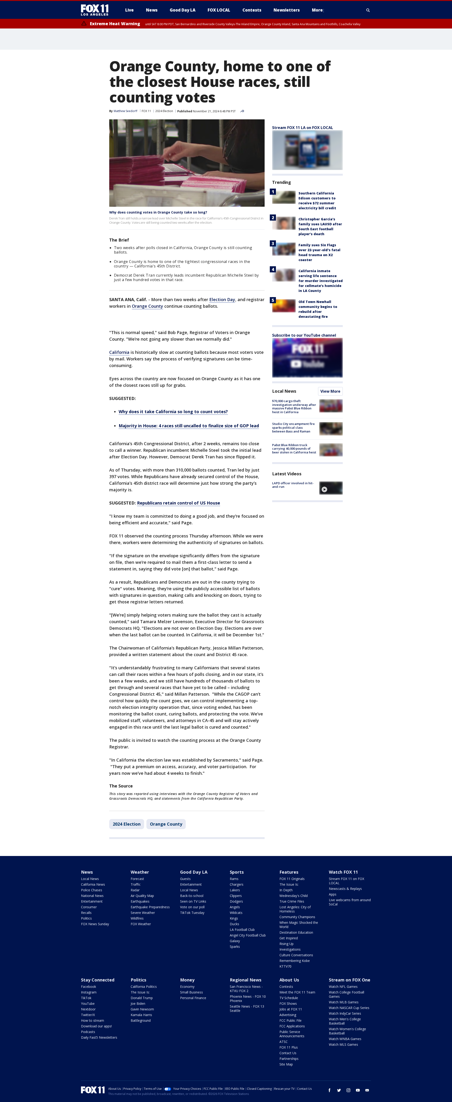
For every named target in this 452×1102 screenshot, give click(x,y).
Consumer (89, 907)
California (119, 352)
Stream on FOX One (349, 980)
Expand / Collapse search (368, 10)
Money (187, 980)
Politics (86, 918)
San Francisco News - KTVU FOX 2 (246, 988)
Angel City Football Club (248, 935)
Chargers (236, 884)
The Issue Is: (289, 884)
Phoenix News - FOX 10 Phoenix (248, 998)
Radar (135, 890)
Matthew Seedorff (125, 111)
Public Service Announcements (291, 1033)
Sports (237, 872)
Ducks (234, 924)
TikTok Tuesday (192, 912)
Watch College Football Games (346, 994)
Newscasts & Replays (345, 888)
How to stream (92, 1020)
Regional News (245, 980)
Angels (235, 907)
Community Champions (297, 917)
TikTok (86, 998)
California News (93, 884)
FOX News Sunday (95, 924)
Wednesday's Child (293, 895)
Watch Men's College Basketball (345, 1021)
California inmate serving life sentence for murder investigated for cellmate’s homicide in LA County (321, 281)
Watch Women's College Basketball (347, 1031)
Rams (234, 878)
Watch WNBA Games (345, 1039)
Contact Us (287, 1053)
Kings (234, 918)
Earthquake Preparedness (150, 907)
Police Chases (91, 890)
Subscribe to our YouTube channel (304, 335)
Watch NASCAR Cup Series (349, 1007)
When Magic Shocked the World (298, 924)
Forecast (137, 878)
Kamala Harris (141, 1015)
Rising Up (286, 943)
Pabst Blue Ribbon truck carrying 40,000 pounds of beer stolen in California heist (294, 448)
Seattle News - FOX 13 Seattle (247, 1008)
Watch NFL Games (343, 986)
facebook (329, 1090)
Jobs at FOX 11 (290, 1009)
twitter (339, 1090)
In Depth (286, 890)
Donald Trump (142, 998)
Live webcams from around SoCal (350, 902)
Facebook (88, 986)
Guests (185, 878)
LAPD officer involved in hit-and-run (293, 485)
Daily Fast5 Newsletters (99, 1037)
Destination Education (296, 932)
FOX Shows (288, 1003)
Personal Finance (193, 998)
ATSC (283, 1041)
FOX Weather (141, 924)
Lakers (235, 890)
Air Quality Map (142, 895)
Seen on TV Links (193, 901)
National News (92, 895)
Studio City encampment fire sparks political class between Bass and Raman (293, 427)
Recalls (86, 912)
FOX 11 (146, 111)
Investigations (290, 949)
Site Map (286, 1064)
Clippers (236, 895)
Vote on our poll (192, 907)
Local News (284, 391)
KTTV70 (285, 966)
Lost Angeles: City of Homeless (295, 909)
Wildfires (137, 918)
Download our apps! (96, 1026)
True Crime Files (291, 901)
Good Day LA (193, 872)
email (367, 1090)
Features (288, 872)
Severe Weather (143, 912)
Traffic (136, 884)
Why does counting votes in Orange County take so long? (158, 212)
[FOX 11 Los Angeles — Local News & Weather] (96, 10)
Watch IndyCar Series (345, 1013)
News (87, 872)
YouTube (88, 1003)
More (317, 10)
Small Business (191, 992)
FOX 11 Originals (292, 878)
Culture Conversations (296, 955)
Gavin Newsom (142, 1009)
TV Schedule (288, 998)
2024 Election (164, 111)
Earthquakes (140, 901)
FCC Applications (292, 1026)
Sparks (235, 946)
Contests (286, 986)
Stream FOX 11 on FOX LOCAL (346, 880)
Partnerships (289, 1058)
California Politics (144, 986)
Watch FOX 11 (343, 872)
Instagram (89, 992)
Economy (187, 986)
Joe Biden (138, 1003)
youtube (358, 1090)
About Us (289, 980)
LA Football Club (242, 929)
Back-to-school (191, 895)
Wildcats (236, 912)
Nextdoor (88, 1009)
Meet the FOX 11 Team (297, 992)
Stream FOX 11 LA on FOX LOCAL (302, 127)
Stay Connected (97, 980)
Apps (332, 894)
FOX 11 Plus (288, 1047)
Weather (140, 872)
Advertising (287, 1015)
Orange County (147, 306)
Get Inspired (288, 938)
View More (330, 391)
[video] (331, 488)
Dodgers (236, 901)
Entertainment (92, 901)
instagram (348, 1090)
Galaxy (235, 941)
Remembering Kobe (294, 960)
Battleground (141, 1020)
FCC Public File (290, 1020)
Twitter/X (88, 1015)
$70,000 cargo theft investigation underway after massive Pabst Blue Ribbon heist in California (294, 406)
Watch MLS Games (343, 1044)
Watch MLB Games (344, 1002)
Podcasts (88, 1031)
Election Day (222, 299)
